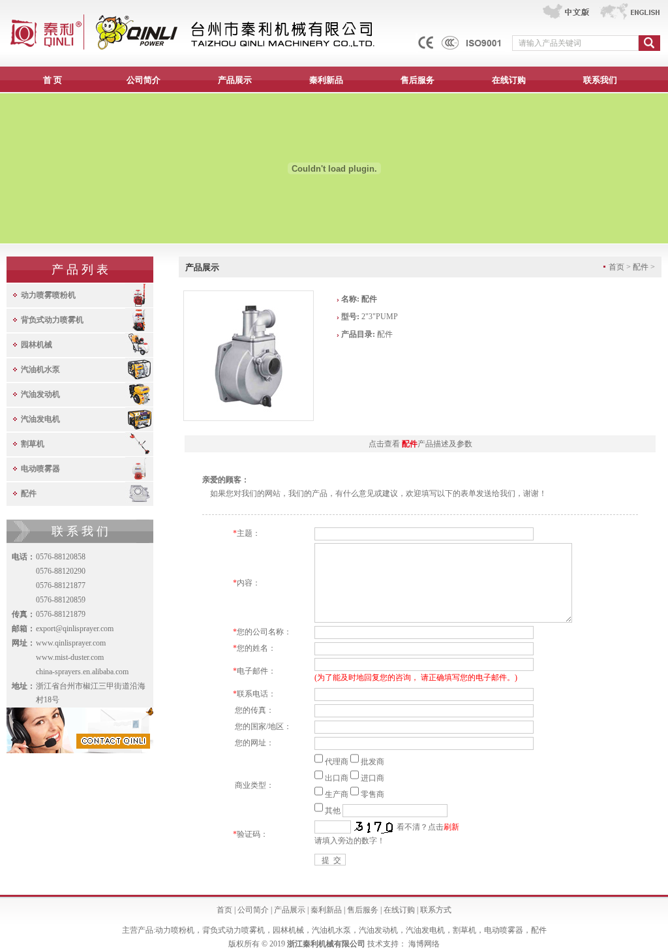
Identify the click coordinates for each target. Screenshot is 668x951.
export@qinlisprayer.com (75, 628)
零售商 (372, 794)
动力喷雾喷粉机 (48, 295)
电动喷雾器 (40, 468)
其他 (333, 810)
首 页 (52, 80)
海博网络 (424, 943)
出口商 (336, 778)
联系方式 (435, 909)
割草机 (32, 443)
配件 (29, 493)
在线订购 (509, 80)
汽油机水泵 (40, 369)
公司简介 (143, 80)
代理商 (336, 761)
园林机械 (36, 344)
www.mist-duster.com (70, 657)
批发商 (372, 761)
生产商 (336, 794)
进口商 (372, 778)
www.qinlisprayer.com (71, 642)
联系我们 (600, 80)
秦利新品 (326, 80)
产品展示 (235, 80)
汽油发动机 (40, 394)
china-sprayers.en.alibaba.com (82, 671)
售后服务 (417, 80)
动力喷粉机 (174, 930)
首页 (224, 909)
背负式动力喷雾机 (52, 319)
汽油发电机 (40, 419)
